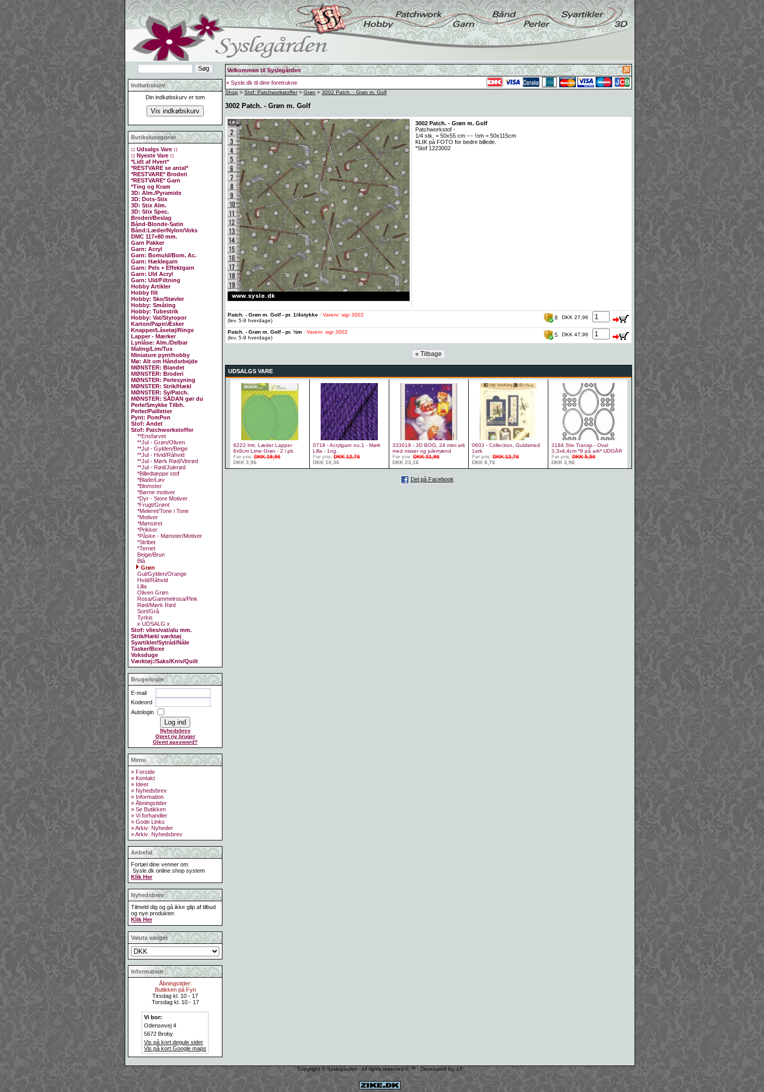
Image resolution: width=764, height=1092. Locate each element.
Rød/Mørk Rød (156, 605)
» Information (147, 797)
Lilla (141, 586)
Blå (140, 561)
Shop (231, 92)
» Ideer (140, 784)
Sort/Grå (147, 611)
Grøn (147, 567)
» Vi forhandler (149, 815)
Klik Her (141, 877)
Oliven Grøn (152, 592)
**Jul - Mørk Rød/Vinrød (167, 461)
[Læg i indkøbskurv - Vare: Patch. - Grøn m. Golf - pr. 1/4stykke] (621, 317)
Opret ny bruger (175, 736)
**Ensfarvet (151, 436)
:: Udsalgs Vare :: (154, 149)
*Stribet (145, 542)
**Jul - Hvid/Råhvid (160, 455)
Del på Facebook (432, 479)
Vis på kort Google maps (175, 1048)
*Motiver (147, 517)
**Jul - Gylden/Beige (162, 448)
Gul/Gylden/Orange (161, 574)
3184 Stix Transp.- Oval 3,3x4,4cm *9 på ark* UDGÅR (586, 448)
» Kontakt (143, 778)
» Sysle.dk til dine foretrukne (261, 83)
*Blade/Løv (150, 480)
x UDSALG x (153, 624)
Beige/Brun (150, 554)
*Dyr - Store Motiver (162, 498)
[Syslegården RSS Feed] (626, 71)
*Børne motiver (155, 492)
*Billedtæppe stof (157, 473)
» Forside (143, 772)
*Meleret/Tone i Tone (162, 511)
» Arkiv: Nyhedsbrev (156, 834)
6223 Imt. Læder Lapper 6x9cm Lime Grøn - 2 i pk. (264, 448)
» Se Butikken (148, 809)
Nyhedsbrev (175, 730)
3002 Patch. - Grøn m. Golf (354, 92)
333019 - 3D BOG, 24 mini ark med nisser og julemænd (428, 448)
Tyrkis (144, 617)
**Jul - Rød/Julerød (161, 467)
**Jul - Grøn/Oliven (160, 442)
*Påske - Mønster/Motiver (169, 536)
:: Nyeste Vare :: (152, 155)
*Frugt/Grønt (152, 505)
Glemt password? (175, 742)
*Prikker (146, 530)
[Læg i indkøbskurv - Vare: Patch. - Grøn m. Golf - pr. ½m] (621, 334)
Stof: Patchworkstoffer (270, 92)
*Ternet (145, 548)
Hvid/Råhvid (152, 580)
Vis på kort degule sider (173, 1042)
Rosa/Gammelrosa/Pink (166, 599)
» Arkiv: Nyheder (152, 828)
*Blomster (149, 486)
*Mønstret (149, 523)
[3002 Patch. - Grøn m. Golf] (318, 299)
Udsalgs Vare (250, 371)
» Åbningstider (149, 803)
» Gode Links (148, 822)
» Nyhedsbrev (149, 790)
